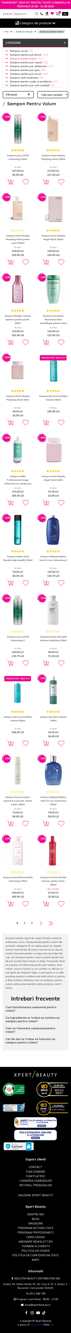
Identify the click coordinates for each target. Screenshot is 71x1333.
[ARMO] (14, 1107)
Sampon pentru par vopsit (29, 62)
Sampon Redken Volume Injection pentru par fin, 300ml (18, 319)
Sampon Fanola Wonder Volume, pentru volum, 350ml (53, 881)
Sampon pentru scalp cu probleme (34, 81)
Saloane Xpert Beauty (35, 1195)
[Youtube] (38, 1313)
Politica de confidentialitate (35, 1255)
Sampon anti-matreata (26, 77)
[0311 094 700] (41, 13)
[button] (25, 182)
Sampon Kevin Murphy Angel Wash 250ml (53, 237)
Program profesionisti (35, 1232)
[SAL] (35, 1122)
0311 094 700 (37, 1293)
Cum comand (35, 1171)
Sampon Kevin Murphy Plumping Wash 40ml (18, 398)
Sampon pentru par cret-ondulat (32, 85)
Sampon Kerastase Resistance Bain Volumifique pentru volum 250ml (53, 319)
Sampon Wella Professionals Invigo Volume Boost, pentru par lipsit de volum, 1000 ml (17, 480)
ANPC (36, 1260)
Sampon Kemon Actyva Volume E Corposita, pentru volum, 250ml (17, 801)
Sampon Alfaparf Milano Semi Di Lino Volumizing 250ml (53, 801)
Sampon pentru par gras (27, 70)
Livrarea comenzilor (35, 1180)
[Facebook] (26, 1313)
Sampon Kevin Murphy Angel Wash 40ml (53, 478)
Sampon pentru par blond (29, 54)
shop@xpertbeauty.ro (38, 1304)
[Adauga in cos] (9, 182)
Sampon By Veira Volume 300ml (53, 719)
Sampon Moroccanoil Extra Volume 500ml (18, 719)
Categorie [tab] (13, 42)
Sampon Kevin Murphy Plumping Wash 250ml (53, 157)
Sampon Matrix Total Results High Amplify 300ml (17, 558)
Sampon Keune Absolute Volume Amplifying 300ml (53, 638)
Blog (35, 1219)
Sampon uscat (21, 51)
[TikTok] (43, 1313)
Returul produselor (35, 1185)
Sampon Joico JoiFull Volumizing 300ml (18, 157)
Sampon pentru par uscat (29, 73)
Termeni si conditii (35, 1246)
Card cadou (35, 1237)
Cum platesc (35, 1176)
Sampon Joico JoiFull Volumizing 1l (18, 638)
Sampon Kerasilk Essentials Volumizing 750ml (18, 879)
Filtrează (11, 94)
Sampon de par (24, 31)
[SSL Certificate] (19, 1146)
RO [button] (65, 14)
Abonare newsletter (35, 1241)
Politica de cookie (35, 1250)
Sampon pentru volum (27, 58)
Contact (35, 1167)
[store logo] (15, 14)
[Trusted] (14, 1089)
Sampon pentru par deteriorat (31, 66)
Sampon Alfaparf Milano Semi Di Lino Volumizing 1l (53, 558)
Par (7, 31)
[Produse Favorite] (52, 13)
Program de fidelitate (35, 1228)
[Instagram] (32, 1313)
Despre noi (35, 1214)
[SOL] (35, 1134)
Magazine (35, 1223)
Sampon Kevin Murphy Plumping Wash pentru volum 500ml (18, 239)
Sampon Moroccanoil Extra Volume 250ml (53, 398)
